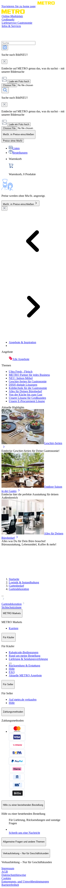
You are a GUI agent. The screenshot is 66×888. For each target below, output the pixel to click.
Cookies (6, 878)
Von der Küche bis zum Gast (25, 394)
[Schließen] (4, 208)
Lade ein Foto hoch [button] (19, 81)
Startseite (14, 579)
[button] (33, 597)
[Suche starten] (5, 90)
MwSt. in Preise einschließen (18, 204)
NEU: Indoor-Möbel (21, 378)
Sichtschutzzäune (11, 607)
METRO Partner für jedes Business (29, 374)
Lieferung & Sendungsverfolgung (28, 659)
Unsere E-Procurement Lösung (27, 401)
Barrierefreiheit (10, 884)
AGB (4, 871)
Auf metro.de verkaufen (22, 699)
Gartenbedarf (16, 585)
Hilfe (12, 668)
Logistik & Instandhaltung (24, 582)
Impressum (7, 868)
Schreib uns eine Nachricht (24, 832)
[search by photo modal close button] (4, 61)
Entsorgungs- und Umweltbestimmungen (25, 881)
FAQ (12, 672)
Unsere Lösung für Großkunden (27, 397)
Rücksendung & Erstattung (24, 665)
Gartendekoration (19, 589)
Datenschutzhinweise (13, 874)
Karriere (13, 628)
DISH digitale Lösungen (23, 384)
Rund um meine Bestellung (24, 655)
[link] (37, 166)
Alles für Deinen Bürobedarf (25, 391)
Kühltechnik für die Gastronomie (28, 388)
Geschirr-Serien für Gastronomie (28, 381)
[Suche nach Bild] (4, 47)
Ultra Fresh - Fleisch (20, 371)
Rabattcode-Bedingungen (23, 652)
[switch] (12, 141)
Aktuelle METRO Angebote (25, 675)
